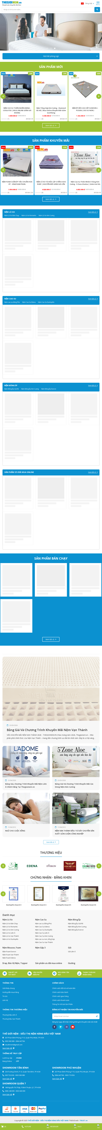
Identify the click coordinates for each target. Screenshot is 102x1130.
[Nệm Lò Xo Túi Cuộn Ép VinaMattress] (85, 162)
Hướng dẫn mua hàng (10, 992)
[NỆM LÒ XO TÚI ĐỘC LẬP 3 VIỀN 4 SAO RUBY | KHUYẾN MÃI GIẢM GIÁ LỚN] (17, 162)
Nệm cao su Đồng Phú (12, 302)
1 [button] (47, 48)
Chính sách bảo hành (60, 992)
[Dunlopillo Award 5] (38, 893)
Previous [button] (3, 96)
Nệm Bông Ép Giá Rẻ (11, 389)
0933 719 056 (70, 1075)
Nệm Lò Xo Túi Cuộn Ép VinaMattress (85, 182)
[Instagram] (66, 1027)
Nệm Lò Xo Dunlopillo (10, 939)
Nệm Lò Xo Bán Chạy (11, 215)
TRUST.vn (84, 1120)
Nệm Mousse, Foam (11, 947)
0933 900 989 (9, 1041)
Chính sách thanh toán (60, 1000)
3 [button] (54, 48)
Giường (71, 963)
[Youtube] (73, 1027)
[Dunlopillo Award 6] (63, 893)
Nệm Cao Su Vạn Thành (44, 942)
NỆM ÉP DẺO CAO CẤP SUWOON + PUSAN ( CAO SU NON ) (51, 109)
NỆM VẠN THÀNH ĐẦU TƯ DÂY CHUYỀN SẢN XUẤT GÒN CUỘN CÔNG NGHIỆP (74, 832)
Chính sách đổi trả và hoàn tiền (63, 988)
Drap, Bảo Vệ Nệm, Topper (15, 963)
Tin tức (4, 996)
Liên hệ (5, 1000)
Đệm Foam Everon (9, 951)
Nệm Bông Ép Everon (48, 389)
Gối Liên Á (72, 951)
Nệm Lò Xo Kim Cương (46, 215)
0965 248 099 (9, 1091)
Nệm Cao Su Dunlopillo (46, 302)
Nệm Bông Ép (74, 919)
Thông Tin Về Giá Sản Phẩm (62, 1004)
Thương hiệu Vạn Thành (11, 1019)
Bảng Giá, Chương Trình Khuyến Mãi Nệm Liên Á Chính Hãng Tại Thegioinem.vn (26, 785)
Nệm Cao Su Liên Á (42, 933)
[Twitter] (60, 1027)
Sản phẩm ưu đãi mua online (48, 963)
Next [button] (98, 96)
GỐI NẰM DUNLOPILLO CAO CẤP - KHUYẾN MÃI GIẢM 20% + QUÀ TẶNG (85, 109)
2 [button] (51, 48)
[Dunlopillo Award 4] (13, 893)
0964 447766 (20, 1041)
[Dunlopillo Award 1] (88, 893)
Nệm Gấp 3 (40, 947)
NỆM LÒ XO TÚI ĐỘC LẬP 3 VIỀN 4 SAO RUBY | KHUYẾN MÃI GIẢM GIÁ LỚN (17, 183)
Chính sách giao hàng (60, 996)
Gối (69, 947)
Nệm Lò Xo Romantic (29, 215)
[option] (51, 32)
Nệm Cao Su (41, 919)
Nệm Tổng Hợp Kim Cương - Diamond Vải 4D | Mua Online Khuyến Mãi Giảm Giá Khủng (17, 110)
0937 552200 (9, 1075)
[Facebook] (54, 1027)
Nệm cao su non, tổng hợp (45, 939)
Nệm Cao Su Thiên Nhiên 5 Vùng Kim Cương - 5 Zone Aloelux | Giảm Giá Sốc (51, 183)
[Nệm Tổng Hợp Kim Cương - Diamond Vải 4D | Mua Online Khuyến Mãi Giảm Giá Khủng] (17, 88)
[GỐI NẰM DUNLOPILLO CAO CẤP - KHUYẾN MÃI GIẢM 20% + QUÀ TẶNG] (85, 88)
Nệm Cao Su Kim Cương (44, 936)
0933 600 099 (20, 1091)
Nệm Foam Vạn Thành (10, 955)
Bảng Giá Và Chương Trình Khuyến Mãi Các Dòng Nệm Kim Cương (74, 785)
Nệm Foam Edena (9, 958)
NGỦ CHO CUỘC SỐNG (15, 830)
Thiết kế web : (74, 1120)
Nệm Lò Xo (7, 919)
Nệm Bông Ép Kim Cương (30, 389)
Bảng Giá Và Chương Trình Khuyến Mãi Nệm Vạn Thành (47, 730)
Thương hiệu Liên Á (9, 1015)
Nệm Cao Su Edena (29, 302)
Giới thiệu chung (8, 988)
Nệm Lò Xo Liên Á (8, 933)
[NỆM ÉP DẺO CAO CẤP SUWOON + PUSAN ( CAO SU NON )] (51, 88)
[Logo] (11, 3)
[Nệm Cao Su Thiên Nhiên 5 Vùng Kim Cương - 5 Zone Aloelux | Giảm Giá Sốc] (51, 162)
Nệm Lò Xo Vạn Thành (10, 936)
